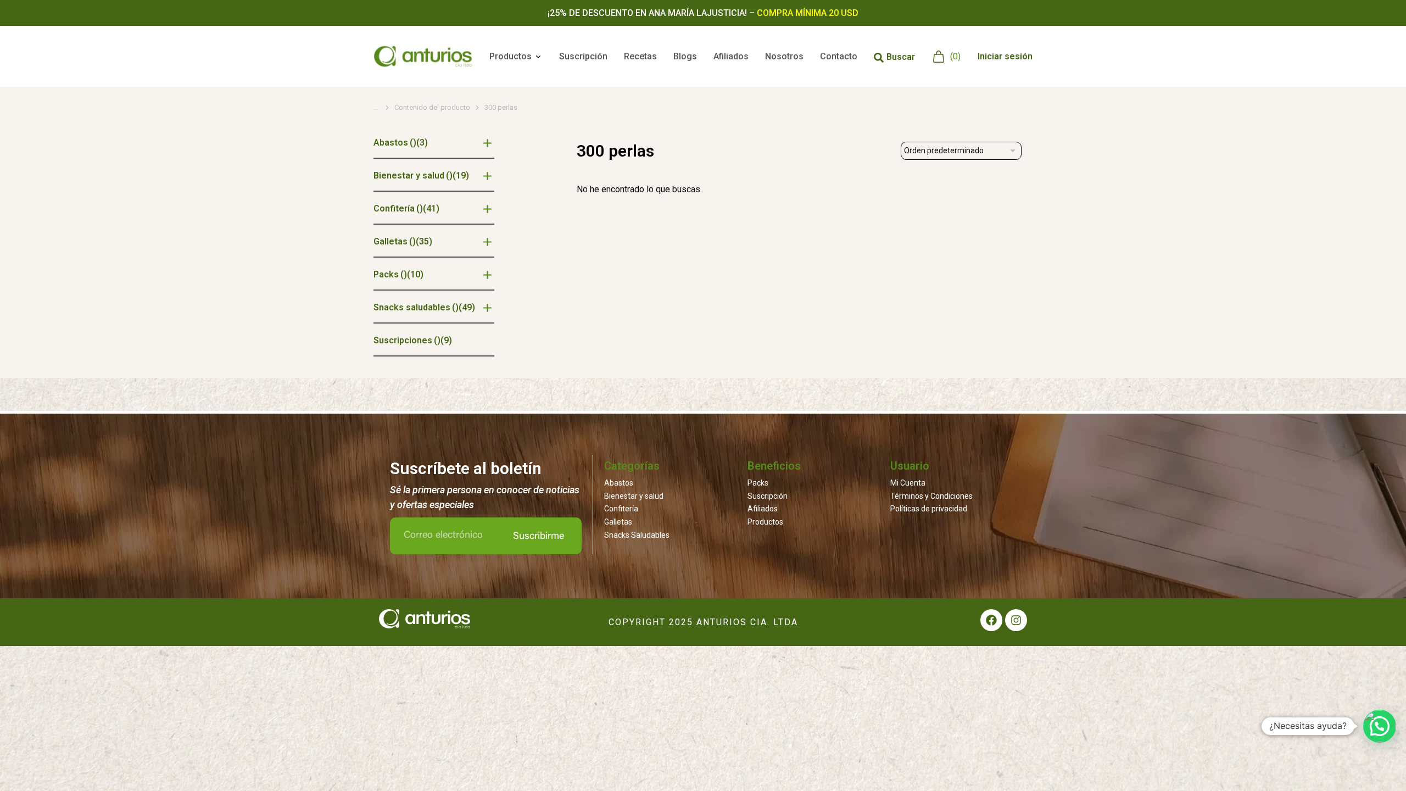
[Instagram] (1016, 620)
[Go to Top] (1380, 765)
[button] (1379, 726)
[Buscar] (879, 58)
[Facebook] (991, 620)
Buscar (900, 57)
